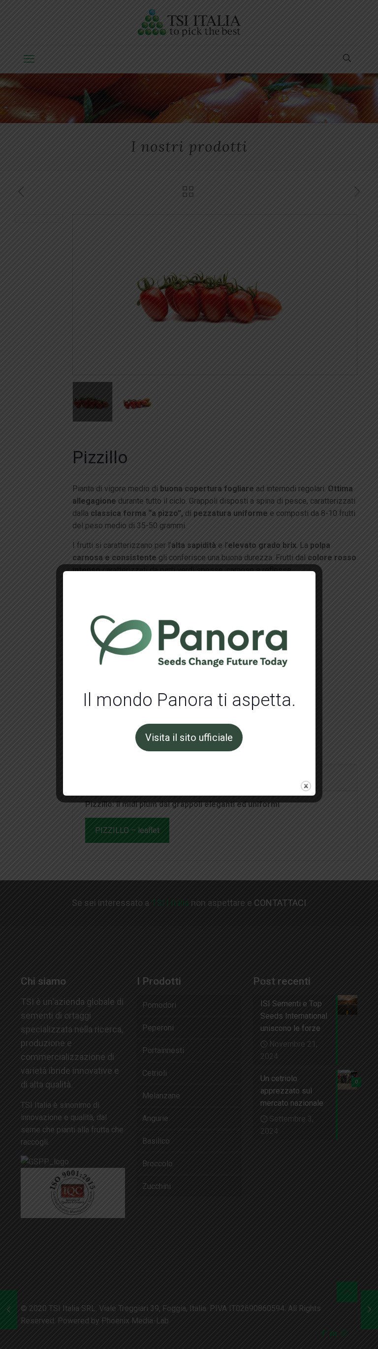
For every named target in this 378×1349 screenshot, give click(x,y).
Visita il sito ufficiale (189, 737)
